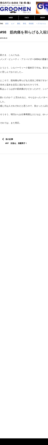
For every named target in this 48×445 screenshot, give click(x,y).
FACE (27, 17)
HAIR (11, 17)
